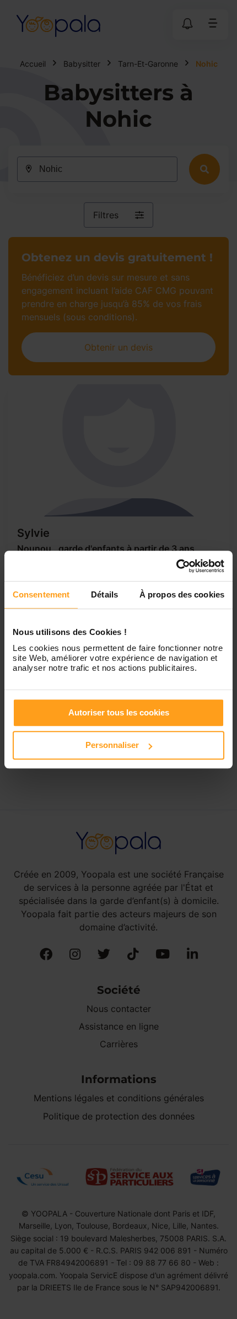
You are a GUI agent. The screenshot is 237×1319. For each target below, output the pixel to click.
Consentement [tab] (41, 594)
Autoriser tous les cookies (118, 712)
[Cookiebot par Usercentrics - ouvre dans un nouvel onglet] (176, 566)
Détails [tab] (104, 594)
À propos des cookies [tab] (181, 594)
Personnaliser (112, 745)
